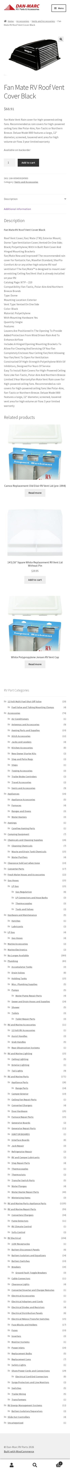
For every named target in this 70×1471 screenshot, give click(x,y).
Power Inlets (18, 1347)
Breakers (16, 1266)
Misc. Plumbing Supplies (24, 984)
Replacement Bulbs (22, 1353)
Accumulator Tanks (22, 966)
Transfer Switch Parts (23, 1180)
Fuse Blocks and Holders (24, 1324)
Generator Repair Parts (24, 1128)
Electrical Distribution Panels (27, 1313)
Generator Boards (21, 1122)
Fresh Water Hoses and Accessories (26, 874)
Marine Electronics (17, 949)
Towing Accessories (22, 770)
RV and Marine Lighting (20, 1053)
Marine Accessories (18, 943)
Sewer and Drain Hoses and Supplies (31, 1001)
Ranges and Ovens (21, 811)
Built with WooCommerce (19, 1451)
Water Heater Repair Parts (25, 1192)
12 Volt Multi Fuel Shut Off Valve (24, 701)
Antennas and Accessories (25, 724)
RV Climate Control (22, 1226)
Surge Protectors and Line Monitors (30, 1382)
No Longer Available (18, 955)
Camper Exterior (20, 1093)
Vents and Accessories (43, 21)
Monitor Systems (21, 1341)
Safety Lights (19, 1364)
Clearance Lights (20, 1284)
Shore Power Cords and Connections (31, 1370)
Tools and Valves (24, 909)
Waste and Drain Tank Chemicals (29, 851)
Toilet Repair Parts (25, 1018)
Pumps (15, 990)
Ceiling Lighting (20, 1059)
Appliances (13, 793)
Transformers (19, 1399)
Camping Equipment (18, 834)
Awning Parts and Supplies (26, 730)
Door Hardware (19, 1111)
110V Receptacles (21, 1243)
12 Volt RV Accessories (23, 1030)
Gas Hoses (13, 880)
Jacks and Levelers (21, 741)
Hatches (16, 920)
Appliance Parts (20, 1082)
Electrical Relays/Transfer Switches (30, 1318)
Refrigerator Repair (22, 1151)
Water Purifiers (20, 857)
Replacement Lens (21, 1359)
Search (35, 1465)
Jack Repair (18, 1145)
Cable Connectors (21, 1278)
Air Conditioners (20, 718)
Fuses (15, 1330)
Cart (54, 1462)
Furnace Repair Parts (22, 1116)
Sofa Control (18, 1232)
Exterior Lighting (20, 1064)
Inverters (16, 1336)
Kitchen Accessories (22, 747)
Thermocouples (23, 903)
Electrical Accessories (23, 1295)
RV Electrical (14, 1238)
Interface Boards (20, 1139)
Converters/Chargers (22, 1215)
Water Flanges (19, 1186)
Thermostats (19, 1174)
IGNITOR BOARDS (21, 1134)
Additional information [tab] (17, 209)
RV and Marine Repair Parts (22, 1209)
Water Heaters (19, 816)
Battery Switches (21, 1261)
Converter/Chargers (22, 1105)
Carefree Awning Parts (23, 828)
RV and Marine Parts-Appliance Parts (27, 1203)
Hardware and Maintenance (22, 915)
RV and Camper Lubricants (26, 1157)
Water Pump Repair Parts (28, 995)
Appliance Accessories (23, 799)
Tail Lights (17, 1070)
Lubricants (17, 926)
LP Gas (15, 886)
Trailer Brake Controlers (24, 776)
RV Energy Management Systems (25, 1405)
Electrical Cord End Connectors (31, 1376)
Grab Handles (19, 1041)
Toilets (15, 1013)
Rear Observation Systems (26, 1047)
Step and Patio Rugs (22, 759)
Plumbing (13, 961)
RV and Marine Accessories (22, 1024)
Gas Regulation (23, 891)
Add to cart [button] (35, 579)
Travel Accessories (21, 782)
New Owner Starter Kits (24, 753)
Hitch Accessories (21, 736)
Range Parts (21, 1088)
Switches (16, 1388)
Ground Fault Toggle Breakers (31, 1272)
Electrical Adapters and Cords (27, 1301)
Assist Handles (19, 1036)
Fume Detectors (20, 1220)
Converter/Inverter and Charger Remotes (33, 1290)
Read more (35, 492)
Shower (15, 1007)
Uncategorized (15, 1422)
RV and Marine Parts (18, 1076)
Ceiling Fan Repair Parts (24, 1099)
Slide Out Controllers (19, 1416)
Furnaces (16, 805)
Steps (15, 764)
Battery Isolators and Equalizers (29, 1255)
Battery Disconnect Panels (26, 1249)
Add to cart (28, 162)
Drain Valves (18, 972)
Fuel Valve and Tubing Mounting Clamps (33, 707)
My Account (11, 1465)
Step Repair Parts (21, 1163)
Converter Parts (16, 868)
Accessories (22, 21)
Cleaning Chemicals (22, 845)
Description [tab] (11, 199)
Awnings (12, 822)
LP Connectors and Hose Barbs (31, 897)
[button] (61, 39)
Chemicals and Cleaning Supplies (25, 839)
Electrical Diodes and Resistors (28, 1307)
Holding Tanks (19, 978)
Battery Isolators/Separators (27, 1411)
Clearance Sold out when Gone (24, 863)
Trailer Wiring (19, 1393)
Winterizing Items (21, 1197)
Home (11, 21)
